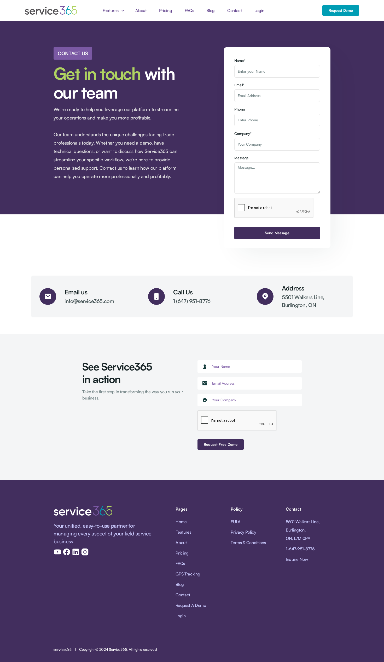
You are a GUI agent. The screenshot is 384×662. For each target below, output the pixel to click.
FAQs (189, 10)
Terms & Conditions (248, 542)
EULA (236, 521)
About (140, 10)
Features (183, 532)
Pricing (165, 10)
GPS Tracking (188, 574)
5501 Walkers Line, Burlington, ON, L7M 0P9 (302, 530)
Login (259, 10)
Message (241, 158)
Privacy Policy (243, 532)
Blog (210, 10)
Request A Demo (191, 605)
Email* (239, 85)
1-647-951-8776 (300, 548)
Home (181, 521)
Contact (234, 10)
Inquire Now (297, 559)
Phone (239, 109)
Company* (243, 133)
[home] (51, 10)
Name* (240, 60)
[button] (112, 10)
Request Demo (341, 10)
